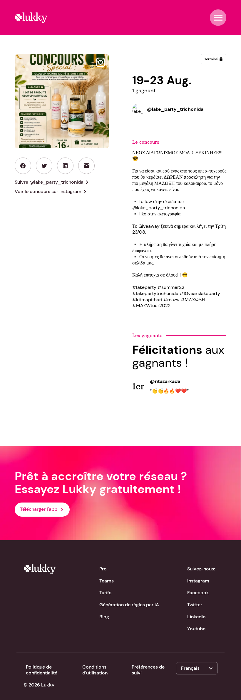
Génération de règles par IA (129, 605)
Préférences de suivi (148, 670)
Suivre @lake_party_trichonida (53, 182)
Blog (104, 617)
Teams (106, 581)
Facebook (198, 593)
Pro (103, 569)
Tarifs (105, 593)
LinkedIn (196, 617)
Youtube (196, 629)
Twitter (194, 605)
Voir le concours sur (51, 191)
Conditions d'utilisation (95, 670)
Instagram (198, 581)
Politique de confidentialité (41, 670)
